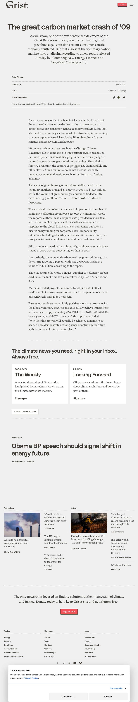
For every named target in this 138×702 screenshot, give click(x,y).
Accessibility (90, 656)
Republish (88, 652)
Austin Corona (117, 532)
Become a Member (92, 645)
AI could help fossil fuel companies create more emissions (16, 543)
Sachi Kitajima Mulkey (121, 557)
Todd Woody (17, 77)
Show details (116, 688)
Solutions (8, 645)
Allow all (108, 696)
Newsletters (89, 637)
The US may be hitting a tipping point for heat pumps (55, 539)
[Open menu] (131, 4)
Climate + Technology (117, 90)
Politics (30, 461)
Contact (48, 645)
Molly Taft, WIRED (12, 552)
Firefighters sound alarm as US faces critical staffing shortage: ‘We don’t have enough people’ (87, 539)
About (47, 637)
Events (87, 641)
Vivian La (48, 569)
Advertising (89, 649)
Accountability (10, 649)
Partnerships (50, 652)
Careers (47, 649)
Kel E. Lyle (115, 569)
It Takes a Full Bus (121, 565)
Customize (67, 696)
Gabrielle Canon (78, 548)
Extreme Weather (11, 652)
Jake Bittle (49, 528)
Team (46, 641)
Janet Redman (18, 461)
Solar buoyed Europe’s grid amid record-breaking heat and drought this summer (122, 521)
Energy (7, 637)
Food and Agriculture (13, 656)
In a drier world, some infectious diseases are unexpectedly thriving (120, 546)
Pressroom (49, 656)
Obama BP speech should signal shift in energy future (66, 449)
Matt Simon (49, 547)
